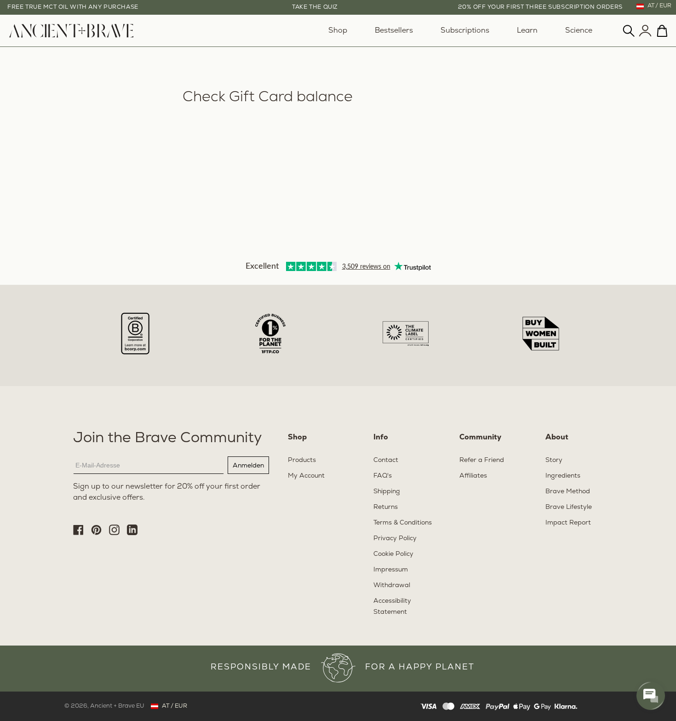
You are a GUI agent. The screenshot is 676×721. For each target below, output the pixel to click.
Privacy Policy (395, 538)
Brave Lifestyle (568, 507)
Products (302, 460)
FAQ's (382, 476)
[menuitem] (71, 36)
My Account (306, 476)
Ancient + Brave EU (117, 706)
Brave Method (567, 491)
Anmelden (248, 465)
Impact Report (568, 522)
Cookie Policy (393, 554)
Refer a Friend (481, 460)
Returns (385, 507)
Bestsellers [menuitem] (394, 31)
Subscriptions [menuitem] (465, 31)
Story (553, 460)
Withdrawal (391, 585)
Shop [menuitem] (337, 31)
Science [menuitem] (578, 31)
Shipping (386, 491)
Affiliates (473, 476)
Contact (385, 460)
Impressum (390, 569)
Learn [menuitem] (527, 31)
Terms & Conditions (402, 522)
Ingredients (562, 476)
